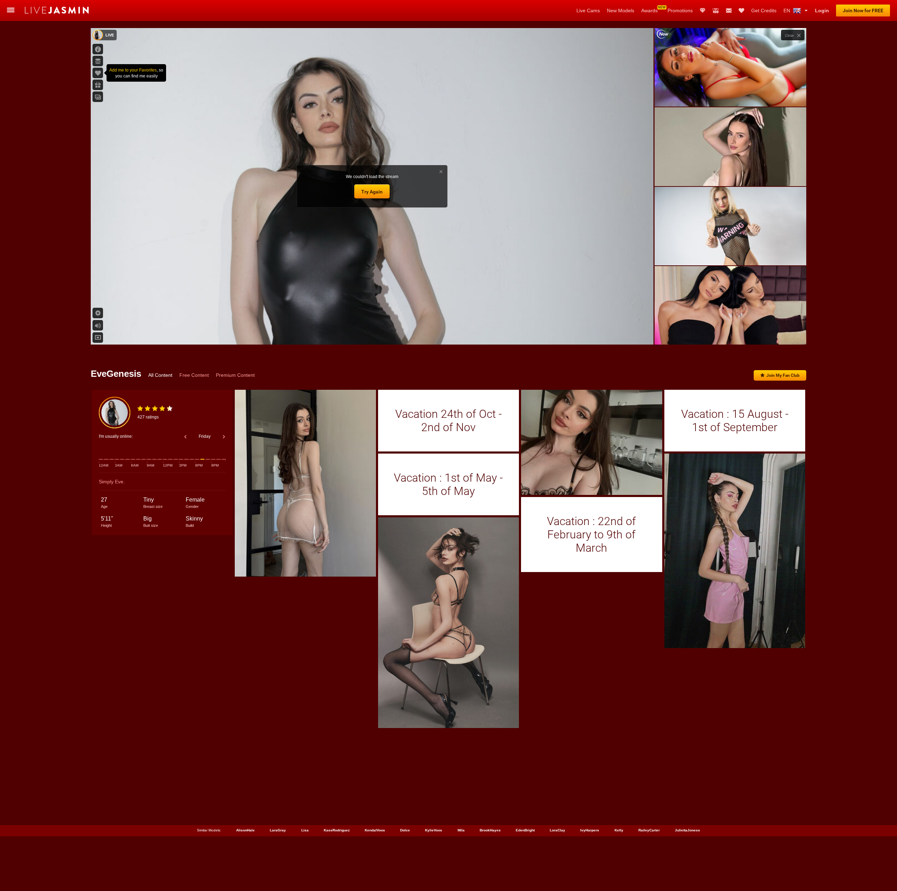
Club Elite (702, 10)
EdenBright (525, 830)
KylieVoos (433, 830)
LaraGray (278, 830)
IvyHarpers (589, 830)
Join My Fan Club (783, 375)
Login (822, 10)
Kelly (619, 830)
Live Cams (588, 10)
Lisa (305, 830)
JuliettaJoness (687, 830)
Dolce (405, 830)
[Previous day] (185, 436)
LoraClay (557, 830)
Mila (461, 830)
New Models (620, 10)
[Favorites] (741, 10)
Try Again (372, 192)
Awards (649, 10)
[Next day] (224, 436)
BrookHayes (490, 830)
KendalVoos (375, 830)
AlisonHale (245, 830)
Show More (730, 332)
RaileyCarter (649, 830)
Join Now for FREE (863, 10)
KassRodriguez (337, 830)
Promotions (680, 10)
